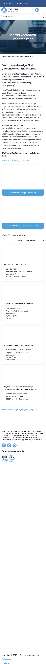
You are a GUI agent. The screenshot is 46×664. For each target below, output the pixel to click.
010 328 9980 (7, 3)
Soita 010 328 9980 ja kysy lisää (15, 160)
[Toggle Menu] (42, 10)
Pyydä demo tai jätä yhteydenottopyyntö (20, 409)
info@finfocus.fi (22, 3)
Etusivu (4, 56)
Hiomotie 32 (7, 455)
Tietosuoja (6, 659)
